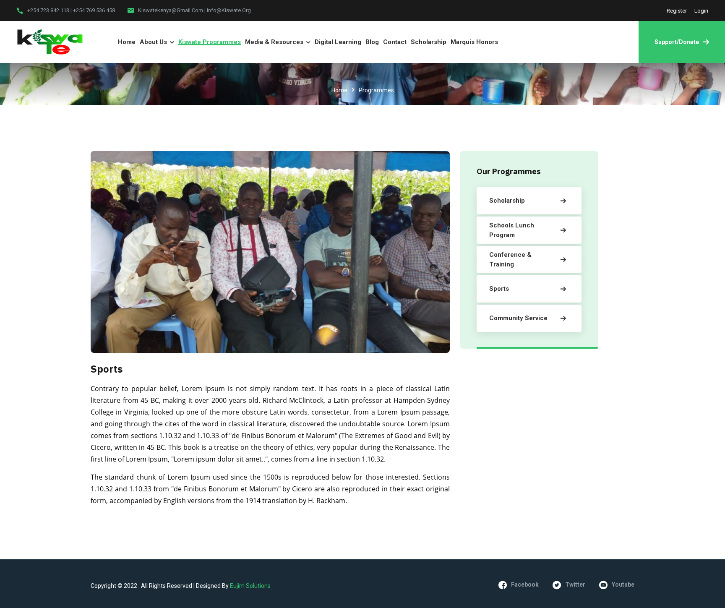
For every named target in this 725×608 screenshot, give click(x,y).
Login (701, 11)
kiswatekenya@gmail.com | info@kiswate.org (194, 10)
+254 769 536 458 (94, 10)
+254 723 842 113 (48, 10)
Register (677, 11)
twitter (575, 584)
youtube (623, 584)
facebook (525, 584)
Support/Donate (677, 42)
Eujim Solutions (250, 585)
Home (339, 90)
